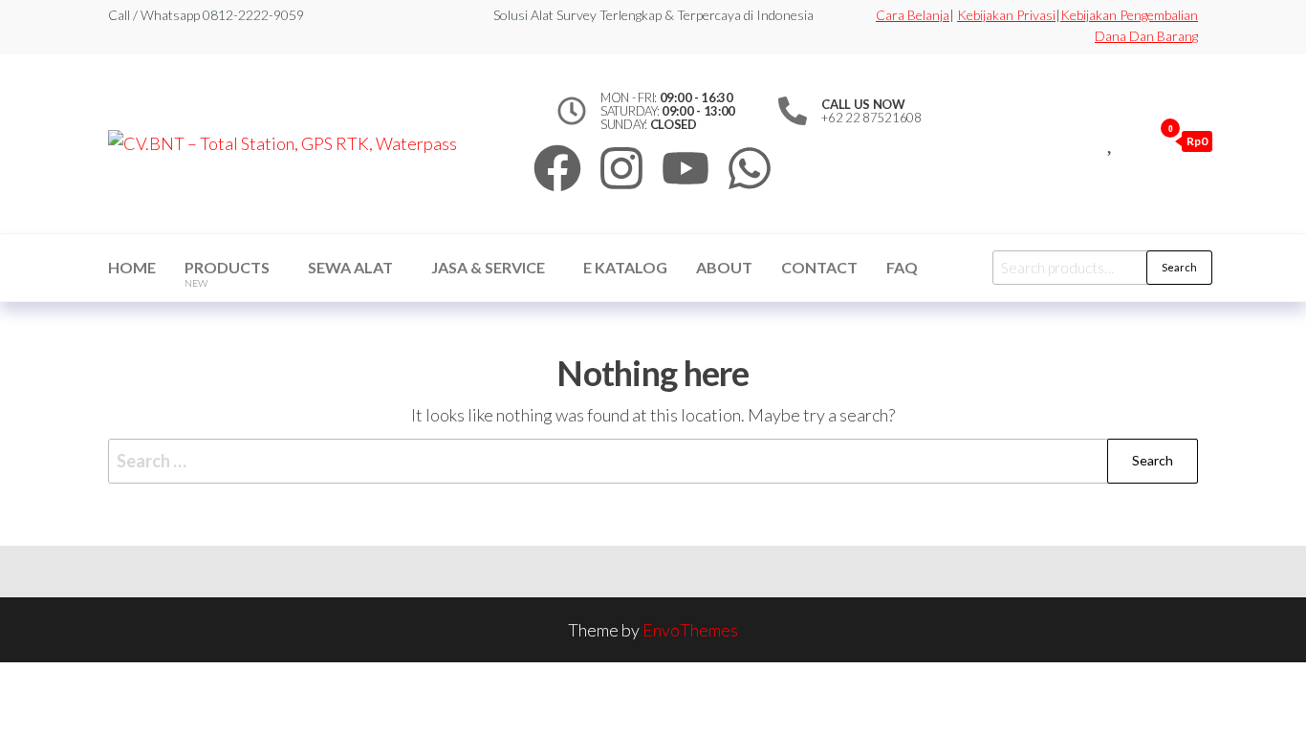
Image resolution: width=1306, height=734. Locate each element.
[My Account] (1133, 140)
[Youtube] (685, 168)
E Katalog (625, 267)
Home (132, 267)
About (724, 267)
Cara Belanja (912, 15)
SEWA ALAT (350, 267)
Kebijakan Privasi (1006, 15)
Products (227, 273)
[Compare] (1089, 140)
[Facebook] (557, 168)
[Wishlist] (1111, 140)
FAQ (902, 267)
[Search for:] (653, 461)
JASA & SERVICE (488, 267)
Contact (819, 267)
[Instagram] (621, 168)
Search (1179, 267)
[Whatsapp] (749, 168)
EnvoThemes (690, 629)
